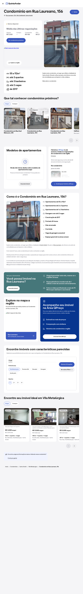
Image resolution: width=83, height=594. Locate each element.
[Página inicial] (13, 4)
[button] (16, 425)
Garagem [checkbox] (43, 369)
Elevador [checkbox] (34, 369)
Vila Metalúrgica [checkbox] (14, 369)
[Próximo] (77, 140)
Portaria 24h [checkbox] (25, 369)
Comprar (14, 103)
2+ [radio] (14, 382)
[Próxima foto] (26, 416)
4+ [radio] (22, 382)
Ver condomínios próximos (16, 40)
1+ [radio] (10, 382)
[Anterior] (71, 140)
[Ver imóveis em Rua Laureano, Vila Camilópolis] (11, 48)
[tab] (10, 360)
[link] (66, 364)
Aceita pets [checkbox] (13, 373)
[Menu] (3, 3)
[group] (16, 425)
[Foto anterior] (6, 416)
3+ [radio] (18, 382)
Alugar (7, 103)
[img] (14, 118)
